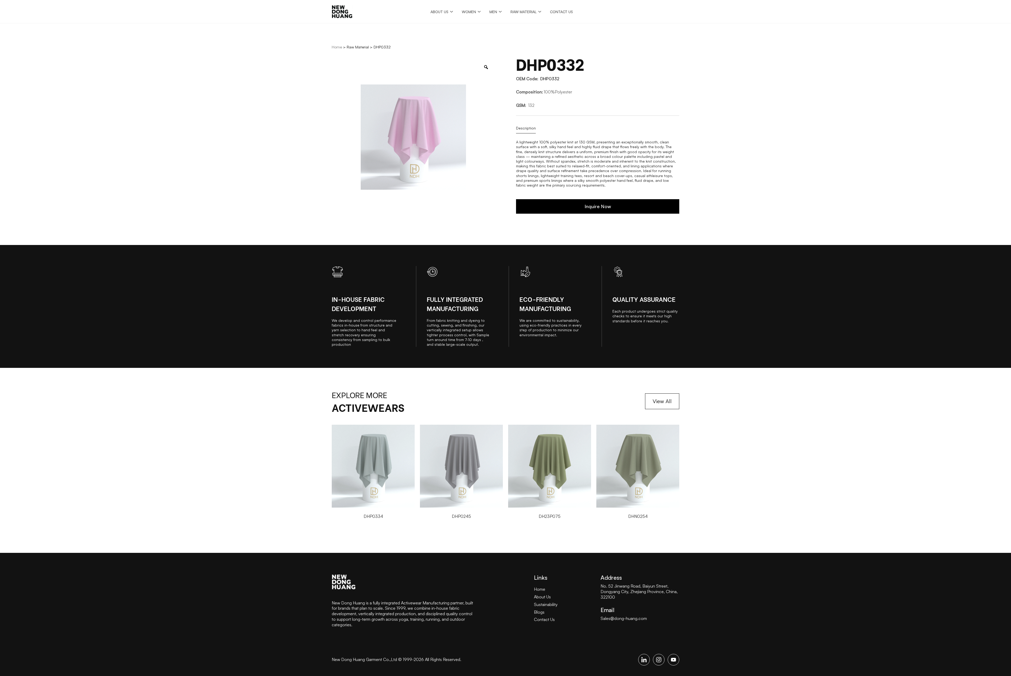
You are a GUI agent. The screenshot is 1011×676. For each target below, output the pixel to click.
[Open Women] (479, 11)
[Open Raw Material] (540, 11)
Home (337, 46)
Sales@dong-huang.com (624, 618)
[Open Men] (500, 11)
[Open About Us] (451, 11)
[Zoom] (486, 67)
